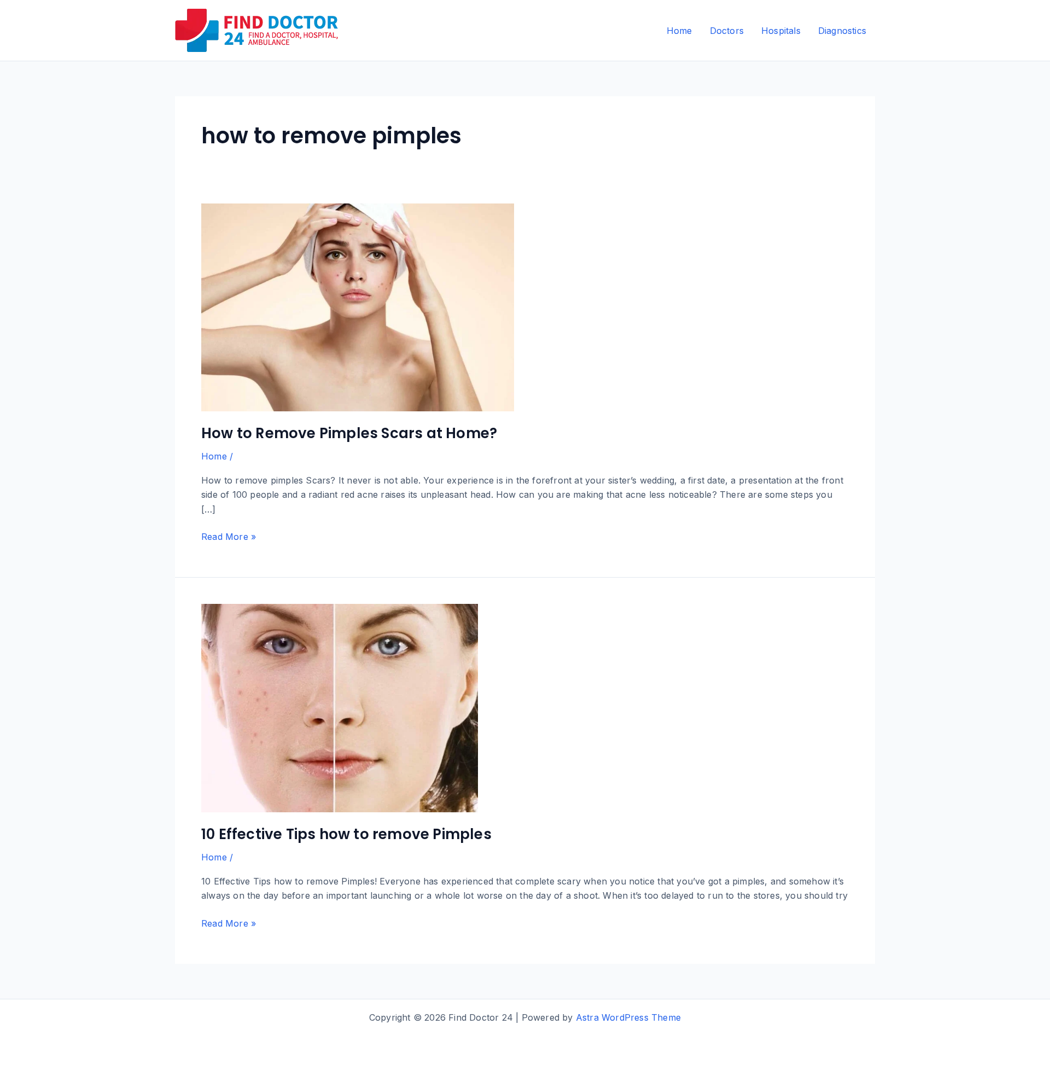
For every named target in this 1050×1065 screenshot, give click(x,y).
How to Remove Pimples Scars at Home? (349, 433)
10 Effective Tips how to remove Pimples (346, 834)
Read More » (228, 537)
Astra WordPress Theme (628, 1017)
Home (679, 30)
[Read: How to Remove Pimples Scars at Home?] (357, 306)
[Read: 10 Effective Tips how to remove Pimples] (339, 707)
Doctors (727, 30)
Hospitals (781, 30)
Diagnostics (842, 30)
